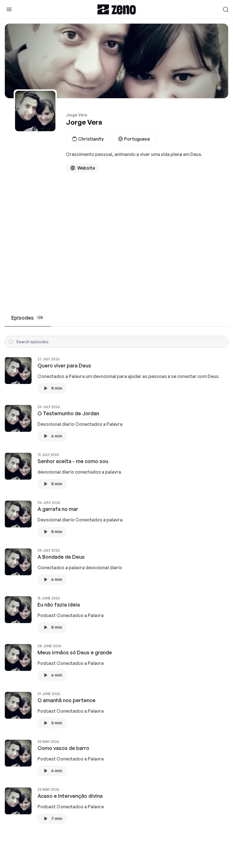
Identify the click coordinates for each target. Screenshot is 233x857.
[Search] (225, 9)
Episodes (27, 318)
